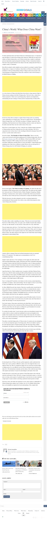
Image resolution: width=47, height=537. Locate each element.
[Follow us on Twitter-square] (35, 517)
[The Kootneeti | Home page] (8, 10)
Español (2, 3)
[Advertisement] (22, 84)
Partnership (22, 1)
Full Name (5, 393)
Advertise (27, 1)
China (6, 444)
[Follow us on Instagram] (40, 517)
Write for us (16, 510)
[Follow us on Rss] (44, 517)
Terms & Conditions (15, 1)
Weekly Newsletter (33, 1)
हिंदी (23, 513)
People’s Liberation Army (9, 139)
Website (4, 493)
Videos (3, 20)
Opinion (3, 18)
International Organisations (31, 18)
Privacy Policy (7, 1)
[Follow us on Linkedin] (38, 517)
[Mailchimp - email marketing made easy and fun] (25, 402)
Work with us (23, 510)
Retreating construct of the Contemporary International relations (34, 470)
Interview (8, 18)
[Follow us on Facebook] (33, 517)
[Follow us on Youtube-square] (42, 517)
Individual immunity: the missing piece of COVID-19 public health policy (21, 470)
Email (24, 489)
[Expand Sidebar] (45, 24)
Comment (5, 481)
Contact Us (40, 1)
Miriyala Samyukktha (9, 32)
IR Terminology (21, 18)
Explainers (39, 18)
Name (4, 489)
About (2, 1)
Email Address (6, 397)
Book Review (14, 18)
